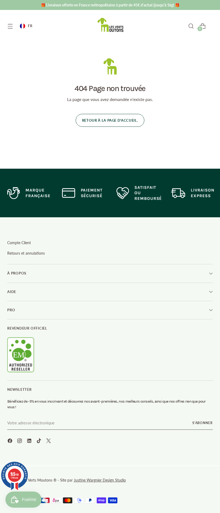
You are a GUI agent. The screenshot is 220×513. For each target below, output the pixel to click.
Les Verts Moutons (37, 480)
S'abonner (202, 423)
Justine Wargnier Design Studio (100, 480)
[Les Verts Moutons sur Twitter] (49, 441)
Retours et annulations (26, 253)
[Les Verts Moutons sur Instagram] (20, 441)
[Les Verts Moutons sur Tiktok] (39, 441)
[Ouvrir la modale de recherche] (191, 25)
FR (30, 26)
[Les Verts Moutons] (110, 24)
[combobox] (26, 26)
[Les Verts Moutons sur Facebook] (10, 441)
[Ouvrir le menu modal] (10, 25)
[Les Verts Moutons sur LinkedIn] (30, 441)
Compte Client (19, 242)
